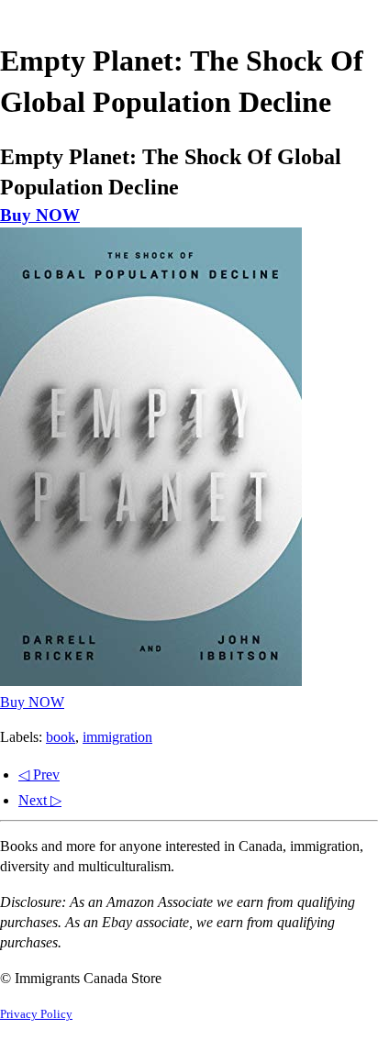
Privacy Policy (36, 1014)
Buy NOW (40, 215)
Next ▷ (39, 800)
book (60, 737)
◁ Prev (39, 774)
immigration (117, 737)
